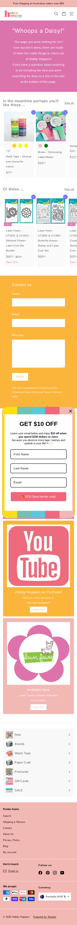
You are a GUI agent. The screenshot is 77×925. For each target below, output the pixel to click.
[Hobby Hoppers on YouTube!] (38, 556)
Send (20, 376)
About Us (8, 834)
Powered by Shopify (44, 917)
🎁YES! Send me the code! (38, 496)
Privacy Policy (30, 392)
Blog (5, 846)
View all (69, 102)
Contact (7, 828)
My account (9, 852)
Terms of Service (53, 392)
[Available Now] (38, 653)
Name (16, 293)
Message (18, 335)
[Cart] (64, 14)
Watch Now (38, 609)
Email (15, 314)
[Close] (70, 411)
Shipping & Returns (14, 822)
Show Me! (38, 707)
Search (7, 816)
